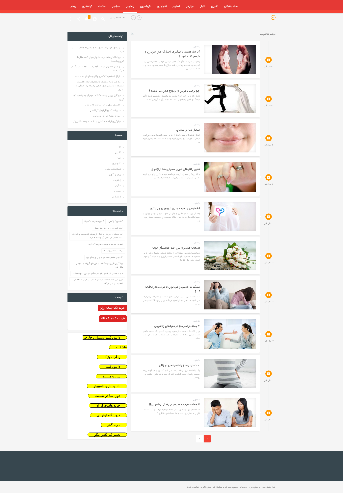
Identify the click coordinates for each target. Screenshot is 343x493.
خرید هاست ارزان (107, 405)
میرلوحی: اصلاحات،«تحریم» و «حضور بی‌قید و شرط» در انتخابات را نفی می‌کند (98, 281)
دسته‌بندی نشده (113, 169)
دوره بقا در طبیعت (107, 396)
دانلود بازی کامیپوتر (106, 386)
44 (119, 147)
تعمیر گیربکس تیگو (107, 435)
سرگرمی (116, 6)
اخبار (202, 6)
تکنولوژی (162, 6)
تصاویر (176, 6)
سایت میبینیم (111, 376)
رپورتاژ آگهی (115, 175)
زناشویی (130, 6)
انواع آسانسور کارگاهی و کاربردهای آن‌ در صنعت (97, 76)
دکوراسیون (145, 6)
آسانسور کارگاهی (116, 221)
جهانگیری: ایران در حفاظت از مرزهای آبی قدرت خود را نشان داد (99, 265)
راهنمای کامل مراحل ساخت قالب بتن (102, 105)
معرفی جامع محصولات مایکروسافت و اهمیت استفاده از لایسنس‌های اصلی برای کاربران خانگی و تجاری (100, 86)
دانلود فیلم (112, 367)
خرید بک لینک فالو (113, 318)
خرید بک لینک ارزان (112, 308)
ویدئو (73, 6)
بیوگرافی (190, 6)
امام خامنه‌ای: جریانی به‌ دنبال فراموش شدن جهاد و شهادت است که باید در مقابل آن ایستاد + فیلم (97, 236)
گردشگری (87, 6)
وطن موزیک (111, 357)
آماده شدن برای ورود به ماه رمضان (108, 228)
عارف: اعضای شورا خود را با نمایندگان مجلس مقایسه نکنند (97, 274)
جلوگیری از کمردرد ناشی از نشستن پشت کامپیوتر (96, 121)
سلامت (102, 6)
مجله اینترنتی (231, 6)
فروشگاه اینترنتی (108, 415)
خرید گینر (113, 425)
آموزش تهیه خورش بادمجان (106, 116)
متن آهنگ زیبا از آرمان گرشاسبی (105, 110)
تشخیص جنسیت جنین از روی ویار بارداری (104, 257)
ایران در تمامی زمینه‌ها (113, 251)
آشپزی (214, 6)
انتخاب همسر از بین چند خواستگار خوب (105, 244)
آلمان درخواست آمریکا (94, 221)
